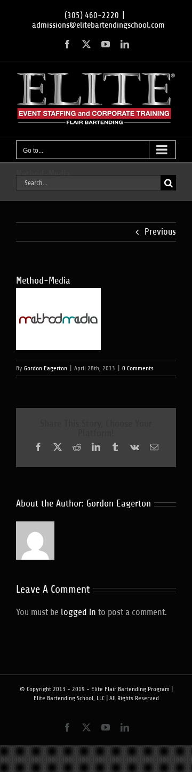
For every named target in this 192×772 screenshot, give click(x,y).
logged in (78, 612)
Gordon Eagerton (45, 368)
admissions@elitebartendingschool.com (98, 25)
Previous (160, 232)
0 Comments (138, 368)
